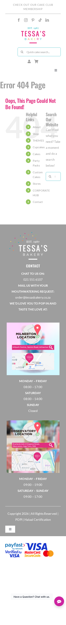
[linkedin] (47, 20)
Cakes (36, 154)
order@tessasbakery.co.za (33, 297)
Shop (36, 133)
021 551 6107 (33, 279)
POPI (19, 519)
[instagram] (26, 20)
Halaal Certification (37, 519)
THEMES (38, 140)
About (37, 127)
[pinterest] (33, 20)
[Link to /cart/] (36, 61)
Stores (37, 183)
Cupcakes (39, 147)
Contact (38, 201)
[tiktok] (40, 20)
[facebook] (19, 20)
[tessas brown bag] (33, 28)
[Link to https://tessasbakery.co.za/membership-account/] (29, 61)
